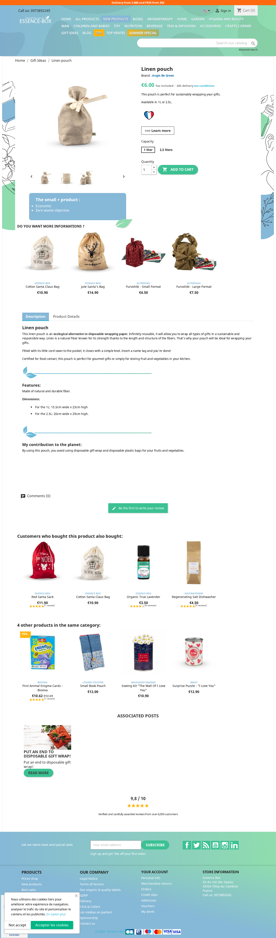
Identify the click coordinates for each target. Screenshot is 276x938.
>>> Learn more (158, 130)
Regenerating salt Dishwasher (194, 597)
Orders (146, 889)
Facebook (187, 845)
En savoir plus (56, 914)
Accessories (210, 26)
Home (66, 19)
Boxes (138, 19)
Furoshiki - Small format (143, 287)
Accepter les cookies (52, 925)
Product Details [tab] (66, 316)
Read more (38, 772)
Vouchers (148, 906)
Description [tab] (35, 316)
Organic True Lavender (143, 597)
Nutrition (133, 26)
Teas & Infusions (181, 26)
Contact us (87, 923)
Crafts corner (238, 26)
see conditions (204, 86)
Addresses (148, 900)
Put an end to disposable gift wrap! (47, 754)
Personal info (150, 878)
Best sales (29, 890)
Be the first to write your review (141, 508)
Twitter (196, 845)
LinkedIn (234, 845)
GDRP (84, 895)
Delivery (85, 901)
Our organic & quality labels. (100, 890)
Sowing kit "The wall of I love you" (143, 688)
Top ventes (116, 33)
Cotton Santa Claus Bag (43, 287)
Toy (117, 26)
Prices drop (30, 878)
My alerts (148, 912)
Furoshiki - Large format (194, 287)
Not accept (17, 925)
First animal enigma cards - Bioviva (42, 688)
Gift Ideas (69, 33)
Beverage (155, 26)
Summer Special (143, 33)
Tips (99, 33)
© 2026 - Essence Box (110, 931)
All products (87, 19)
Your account (154, 872)
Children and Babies (92, 26)
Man (65, 26)
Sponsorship (89, 918)
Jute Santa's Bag (93, 287)
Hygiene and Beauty (226, 19)
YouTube (215, 845)
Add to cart (177, 169)
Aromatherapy (160, 19)
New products (116, 19)
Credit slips (149, 895)
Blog (87, 33)
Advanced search (248, 49)
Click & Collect (90, 907)
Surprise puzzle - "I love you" (193, 686)
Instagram (225, 845)
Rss (206, 845)
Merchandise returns (156, 883)
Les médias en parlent (96, 912)
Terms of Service (92, 884)
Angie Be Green (163, 75)
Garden (198, 19)
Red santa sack (42, 597)
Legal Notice (89, 878)
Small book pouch (93, 686)
